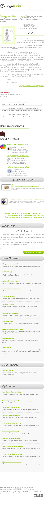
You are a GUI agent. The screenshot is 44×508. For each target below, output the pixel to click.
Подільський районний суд (11, 438)
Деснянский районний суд (11, 407)
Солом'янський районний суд (12, 454)
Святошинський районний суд (12, 446)
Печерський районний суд (11, 431)
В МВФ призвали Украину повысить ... (18, 144)
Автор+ (32, 489)
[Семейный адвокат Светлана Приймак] (38, 494)
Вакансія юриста (8, 370)
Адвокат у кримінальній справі (12, 329)
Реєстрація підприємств (10, 313)
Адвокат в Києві (6, 487)
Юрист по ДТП (5, 491)
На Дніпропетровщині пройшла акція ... (18, 156)
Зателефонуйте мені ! (33, 252)
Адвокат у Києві (5, 16)
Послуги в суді (7, 272)
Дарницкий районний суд (10, 400)
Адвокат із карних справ (10, 281)
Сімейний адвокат (8, 338)
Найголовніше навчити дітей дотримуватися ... (18, 167)
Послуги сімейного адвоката (11, 289)
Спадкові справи (8, 304)
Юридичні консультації (10, 264)
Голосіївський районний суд (11, 392)
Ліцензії (36, 491)
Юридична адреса (8, 321)
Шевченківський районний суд (12, 462)
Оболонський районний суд (11, 423)
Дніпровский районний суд (11, 415)
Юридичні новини (18, 16)
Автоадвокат (6, 347)
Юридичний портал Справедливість (31, 86)
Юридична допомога (9, 296)
